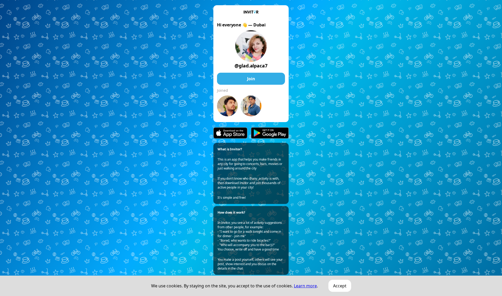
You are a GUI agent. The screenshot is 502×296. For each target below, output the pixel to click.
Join (251, 79)
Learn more (305, 286)
